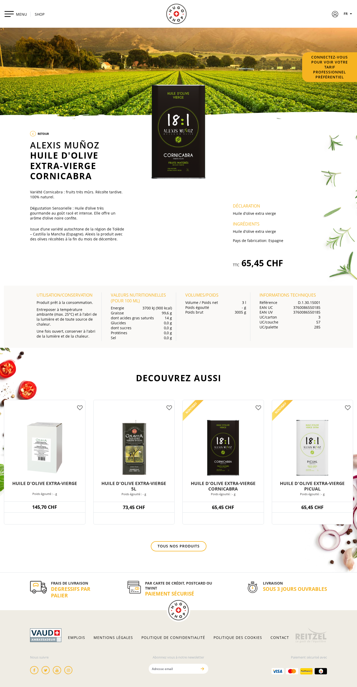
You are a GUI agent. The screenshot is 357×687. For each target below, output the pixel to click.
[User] (335, 15)
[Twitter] (46, 670)
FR (346, 13)
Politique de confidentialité (173, 637)
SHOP (39, 14)
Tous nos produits (179, 546)
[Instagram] (68, 670)
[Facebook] (34, 670)
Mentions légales (113, 637)
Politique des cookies (238, 637)
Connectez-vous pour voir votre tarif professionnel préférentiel (329, 67)
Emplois (76, 637)
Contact (279, 637)
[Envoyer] (202, 668)
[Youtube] (57, 670)
